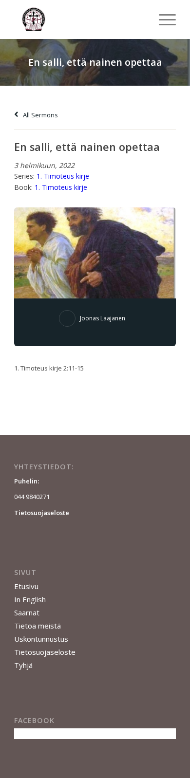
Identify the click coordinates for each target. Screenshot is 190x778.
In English (30, 599)
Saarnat (26, 612)
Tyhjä (23, 665)
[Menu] (162, 19)
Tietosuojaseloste (45, 652)
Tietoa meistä (37, 625)
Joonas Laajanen (102, 318)
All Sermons (39, 115)
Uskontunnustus (41, 639)
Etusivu (26, 586)
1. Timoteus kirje (63, 176)
